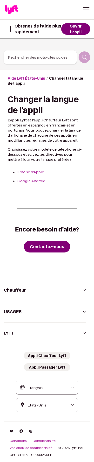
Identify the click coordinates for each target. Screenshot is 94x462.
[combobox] (40, 57)
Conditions (18, 441)
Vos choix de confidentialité (31, 448)
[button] (86, 9)
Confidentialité (44, 441)
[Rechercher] (84, 57)
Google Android (31, 180)
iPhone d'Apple (30, 172)
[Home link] (11, 9)
